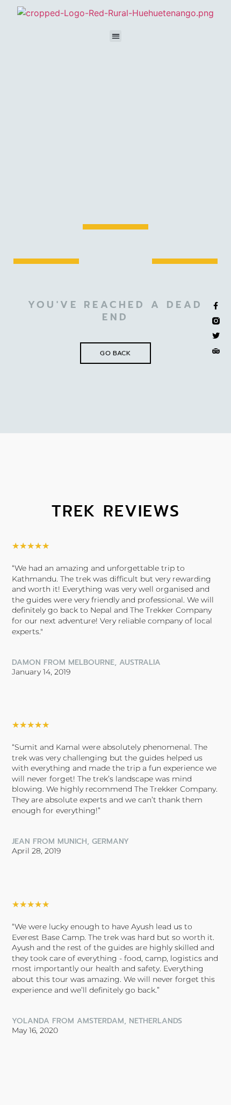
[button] (116, 36)
